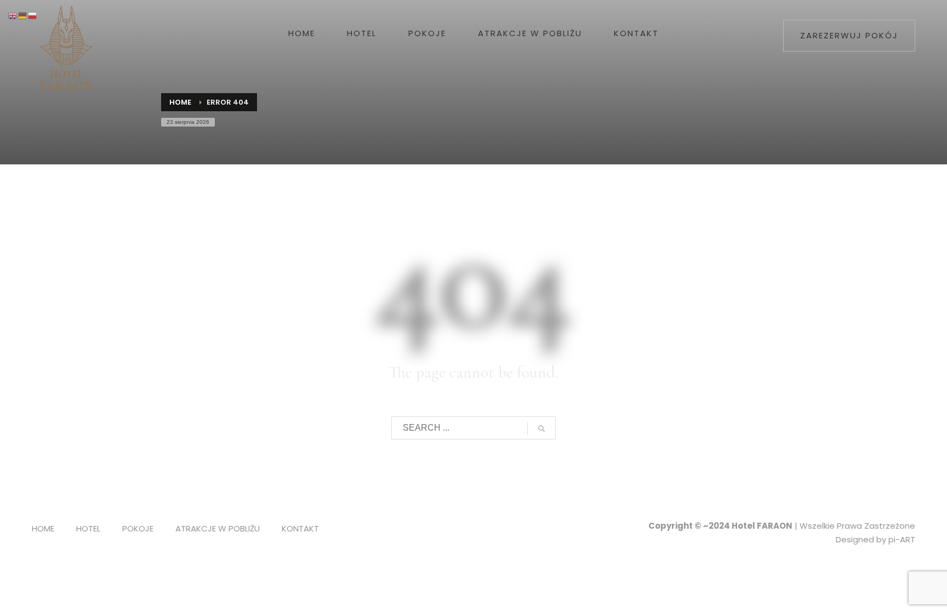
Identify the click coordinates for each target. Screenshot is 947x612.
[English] (13, 15)
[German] (23, 15)
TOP (901, 287)
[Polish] (33, 15)
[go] (541, 428)
